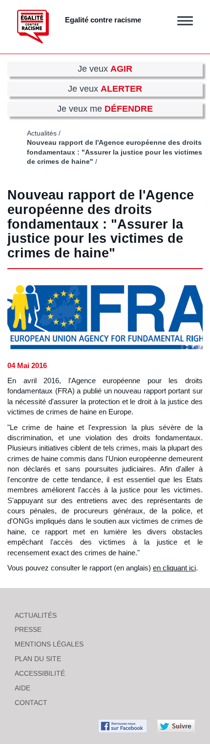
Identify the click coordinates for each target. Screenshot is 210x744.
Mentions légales (49, 644)
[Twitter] (176, 725)
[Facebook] (122, 725)
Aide (22, 688)
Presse (28, 629)
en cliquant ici (174, 568)
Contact (31, 702)
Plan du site (38, 659)
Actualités (42, 133)
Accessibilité (40, 673)
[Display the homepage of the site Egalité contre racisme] (33, 26)
